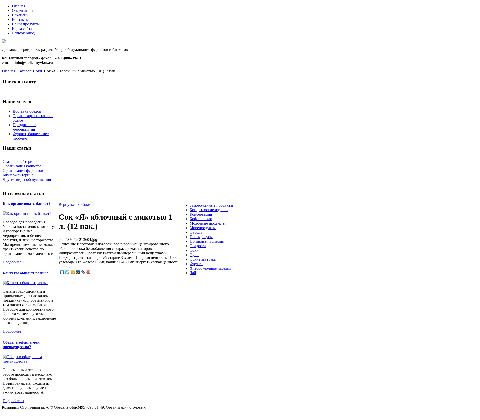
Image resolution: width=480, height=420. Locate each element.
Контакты (20, 20)
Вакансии (20, 15)
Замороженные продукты (211, 205)
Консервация (201, 214)
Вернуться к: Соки (74, 204)
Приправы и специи (207, 241)
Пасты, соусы (201, 237)
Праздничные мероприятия (24, 127)
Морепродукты (203, 228)
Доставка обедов (27, 111)
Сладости (198, 246)
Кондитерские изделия (209, 210)
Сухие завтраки (203, 259)
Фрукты (197, 264)
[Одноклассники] (73, 272)
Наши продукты (26, 24)
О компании (22, 10)
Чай (193, 273)
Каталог (24, 71)
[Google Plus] (88, 272)
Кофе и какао (201, 219)
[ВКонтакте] (62, 272)
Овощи (196, 232)
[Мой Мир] (78, 272)
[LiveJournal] (83, 272)
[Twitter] (67, 272)
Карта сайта (22, 28)
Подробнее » (13, 262)
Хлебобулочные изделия (210, 268)
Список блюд (23, 33)
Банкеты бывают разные (25, 273)
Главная (19, 6)
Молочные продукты (208, 223)
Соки (37, 71)
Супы (195, 255)
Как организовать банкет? (26, 204)
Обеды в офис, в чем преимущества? (21, 344)
